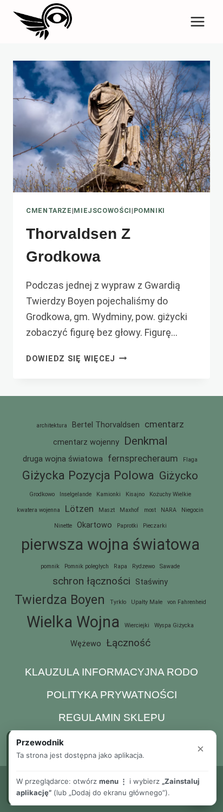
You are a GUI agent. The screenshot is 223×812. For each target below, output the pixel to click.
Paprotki (127, 525)
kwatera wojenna (38, 510)
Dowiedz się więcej (76, 358)
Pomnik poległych (86, 566)
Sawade (170, 566)
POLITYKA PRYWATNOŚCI (112, 694)
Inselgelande (75, 494)
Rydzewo (143, 566)
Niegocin (192, 510)
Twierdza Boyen (60, 599)
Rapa (120, 566)
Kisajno (135, 494)
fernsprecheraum (143, 458)
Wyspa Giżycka (174, 625)
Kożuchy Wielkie (170, 494)
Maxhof (129, 510)
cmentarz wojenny (86, 442)
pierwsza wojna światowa (110, 544)
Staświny (151, 582)
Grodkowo (42, 494)
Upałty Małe (146, 602)
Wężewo (85, 643)
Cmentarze (49, 210)
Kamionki (108, 494)
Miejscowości (103, 210)
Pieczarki (155, 525)
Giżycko (178, 475)
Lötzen (79, 508)
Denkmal (145, 440)
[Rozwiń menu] (197, 21)
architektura (51, 425)
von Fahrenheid (186, 602)
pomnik (50, 566)
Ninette (63, 525)
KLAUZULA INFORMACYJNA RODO (111, 672)
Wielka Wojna (73, 622)
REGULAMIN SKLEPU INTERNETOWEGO (111, 725)
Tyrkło (118, 602)
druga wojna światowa (63, 459)
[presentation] (111, 126)
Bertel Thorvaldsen (106, 425)
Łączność (128, 642)
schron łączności (91, 581)
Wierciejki (136, 625)
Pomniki (149, 210)
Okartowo (94, 525)
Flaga (190, 459)
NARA (168, 510)
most (150, 510)
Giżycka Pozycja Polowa (88, 475)
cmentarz (164, 424)
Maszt (107, 510)
